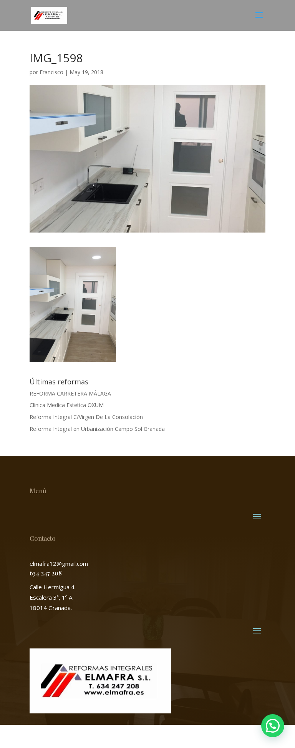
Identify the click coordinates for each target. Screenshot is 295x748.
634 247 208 (46, 573)
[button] (272, 725)
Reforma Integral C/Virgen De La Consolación (86, 417)
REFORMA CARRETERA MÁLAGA (70, 393)
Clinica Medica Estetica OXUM (67, 405)
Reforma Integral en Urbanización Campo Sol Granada (97, 428)
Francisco (51, 72)
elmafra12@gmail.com (59, 563)
